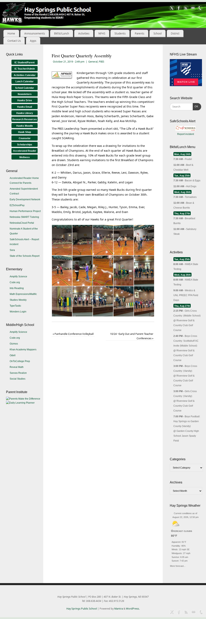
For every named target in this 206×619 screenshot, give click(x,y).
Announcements (34, 33)
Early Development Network (25, 199)
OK (195, 106)
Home (11, 33)
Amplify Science (18, 276)
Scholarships (24, 144)
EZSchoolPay (17, 205)
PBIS (101, 61)
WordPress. (133, 608)
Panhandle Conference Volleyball (73, 334)
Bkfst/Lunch (61, 33)
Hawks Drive (24, 100)
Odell (12, 355)
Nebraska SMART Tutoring (24, 217)
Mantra (118, 608)
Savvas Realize (18, 373)
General (93, 61)
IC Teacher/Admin (24, 68)
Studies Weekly (18, 300)
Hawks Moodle (24, 125)
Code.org (15, 282)
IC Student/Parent (24, 62)
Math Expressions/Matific (23, 294)
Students (120, 33)
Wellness (24, 157)
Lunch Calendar (24, 81)
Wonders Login (18, 311)
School (157, 33)
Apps (33, 41)
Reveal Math (17, 367)
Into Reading (17, 288)
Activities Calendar (25, 75)
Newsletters (25, 94)
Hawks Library (24, 113)
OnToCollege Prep (20, 361)
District (175, 33)
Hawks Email (24, 106)
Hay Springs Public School (81, 608)
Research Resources (24, 119)
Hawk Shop (24, 132)
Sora (12, 250)
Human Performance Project (25, 211)
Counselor (25, 138)
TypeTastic (15, 305)
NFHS (101, 33)
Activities (83, 33)
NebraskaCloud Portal (22, 222)
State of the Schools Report (24, 256)
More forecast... (177, 565)
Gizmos (14, 343)
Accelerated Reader (24, 150)
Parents (139, 33)
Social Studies (17, 378)
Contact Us (14, 41)
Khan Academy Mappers (23, 349)
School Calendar (24, 88)
